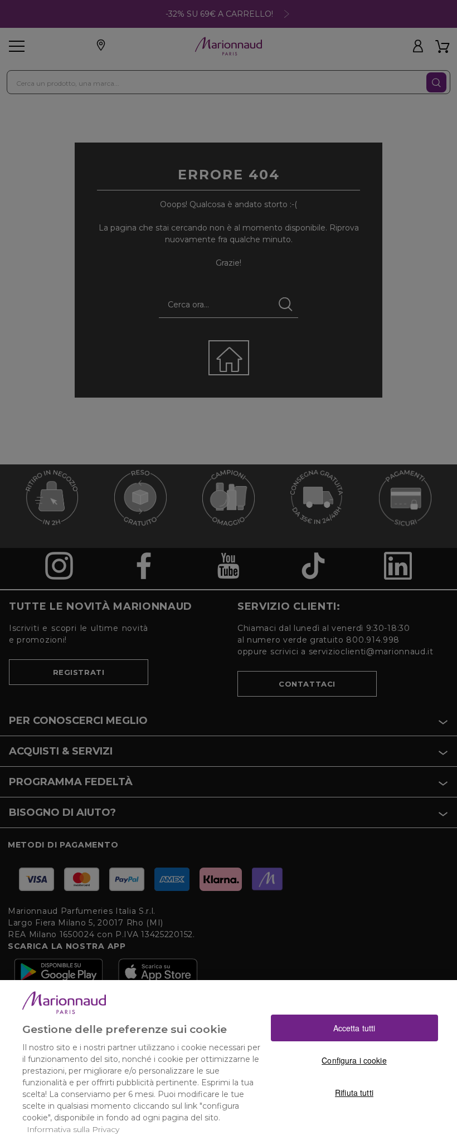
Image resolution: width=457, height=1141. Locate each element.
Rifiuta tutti (354, 1092)
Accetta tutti (354, 1028)
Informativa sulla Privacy (73, 1129)
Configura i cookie (354, 1060)
